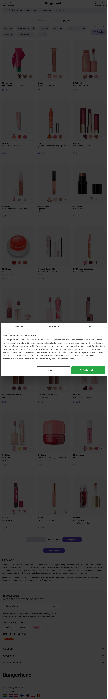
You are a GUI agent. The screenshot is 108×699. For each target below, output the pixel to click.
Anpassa (52, 370)
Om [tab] (89, 326)
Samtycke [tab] (18, 326)
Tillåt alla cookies (88, 370)
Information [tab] (54, 326)
